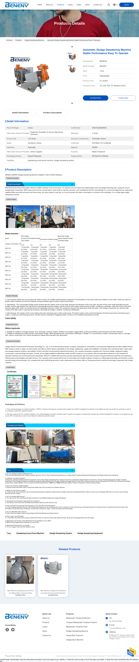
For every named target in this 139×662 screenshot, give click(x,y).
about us (49, 5)
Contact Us (46, 635)
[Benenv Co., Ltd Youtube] (13, 629)
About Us (46, 618)
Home (39, 5)
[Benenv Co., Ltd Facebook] (7, 629)
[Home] (17, 619)
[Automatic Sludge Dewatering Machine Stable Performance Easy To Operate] (31, 74)
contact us (97, 5)
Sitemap (19, 656)
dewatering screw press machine (30, 533)
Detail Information (20, 113)
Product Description (52, 113)
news (87, 5)
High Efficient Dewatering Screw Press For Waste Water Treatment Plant (20, 592)
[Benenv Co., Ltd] (17, 5)
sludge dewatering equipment (90, 533)
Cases (44, 627)
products (60, 5)
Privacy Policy (10, 656)
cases (70, 5)
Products (18, 40)
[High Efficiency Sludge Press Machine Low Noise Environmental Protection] (53, 572)
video (79, 5)
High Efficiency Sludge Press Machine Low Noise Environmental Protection (53, 592)
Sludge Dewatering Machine (34, 40)
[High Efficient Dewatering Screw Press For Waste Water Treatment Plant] (20, 572)
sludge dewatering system (61, 533)
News (44, 631)
